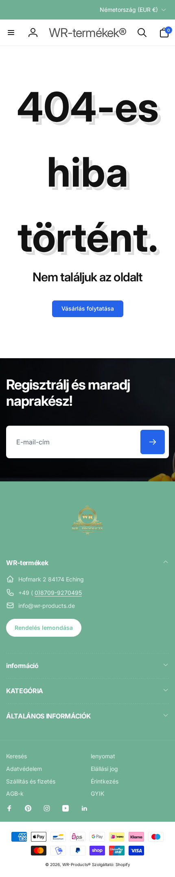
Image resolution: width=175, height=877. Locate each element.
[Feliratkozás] (152, 442)
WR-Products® (76, 864)
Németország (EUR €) (129, 9)
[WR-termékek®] (87, 541)
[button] (11, 32)
